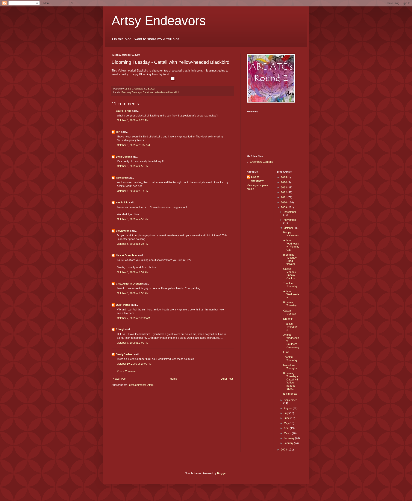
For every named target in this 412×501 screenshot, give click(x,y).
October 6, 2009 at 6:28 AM (132, 120)
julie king (121, 177)
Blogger (221, 473)
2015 (284, 177)
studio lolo (122, 202)
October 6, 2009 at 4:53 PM (132, 219)
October (289, 228)
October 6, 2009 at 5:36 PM (132, 243)
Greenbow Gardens (261, 161)
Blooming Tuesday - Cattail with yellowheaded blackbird (150, 92)
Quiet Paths (123, 304)
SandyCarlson (124, 354)
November (290, 219)
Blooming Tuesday (290, 304)
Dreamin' (288, 318)
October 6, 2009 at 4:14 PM (132, 190)
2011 (284, 197)
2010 (284, 202)
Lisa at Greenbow (126, 255)
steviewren (122, 230)
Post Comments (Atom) (140, 384)
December (290, 211)
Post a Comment (126, 371)
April (287, 428)
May (286, 423)
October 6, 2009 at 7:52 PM (132, 272)
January (289, 443)
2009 (284, 207)
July (286, 413)
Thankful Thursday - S (291, 326)
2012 (284, 192)
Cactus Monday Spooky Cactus (289, 273)
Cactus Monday (289, 312)
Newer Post (119, 378)
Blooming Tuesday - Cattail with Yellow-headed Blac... (291, 381)
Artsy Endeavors (159, 20)
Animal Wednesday (291, 294)
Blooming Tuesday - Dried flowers (290, 259)
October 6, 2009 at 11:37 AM (133, 145)
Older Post (227, 378)
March (288, 433)
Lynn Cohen (123, 156)
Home (173, 378)
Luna (286, 352)
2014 (284, 182)
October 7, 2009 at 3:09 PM (132, 342)
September (290, 400)
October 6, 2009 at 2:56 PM (132, 166)
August (288, 408)
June (287, 418)
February (289, 438)
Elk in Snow (290, 393)
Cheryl (120, 329)
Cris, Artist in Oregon (129, 283)
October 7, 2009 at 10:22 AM (133, 318)
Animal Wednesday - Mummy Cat (291, 245)
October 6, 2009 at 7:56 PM (132, 293)
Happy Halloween (291, 234)
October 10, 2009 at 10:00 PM (134, 363)
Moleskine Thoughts (290, 367)
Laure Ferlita (123, 110)
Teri (118, 131)
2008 (284, 449)
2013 (284, 187)
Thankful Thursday (290, 285)
